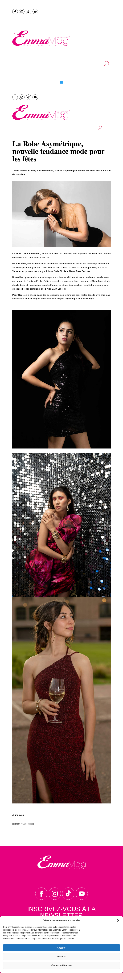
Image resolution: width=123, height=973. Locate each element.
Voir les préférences (61, 965)
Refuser (61, 956)
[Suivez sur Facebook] (15, 11)
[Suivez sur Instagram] (22, 11)
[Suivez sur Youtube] (35, 11)
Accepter (61, 947)
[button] (118, 920)
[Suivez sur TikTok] (28, 11)
